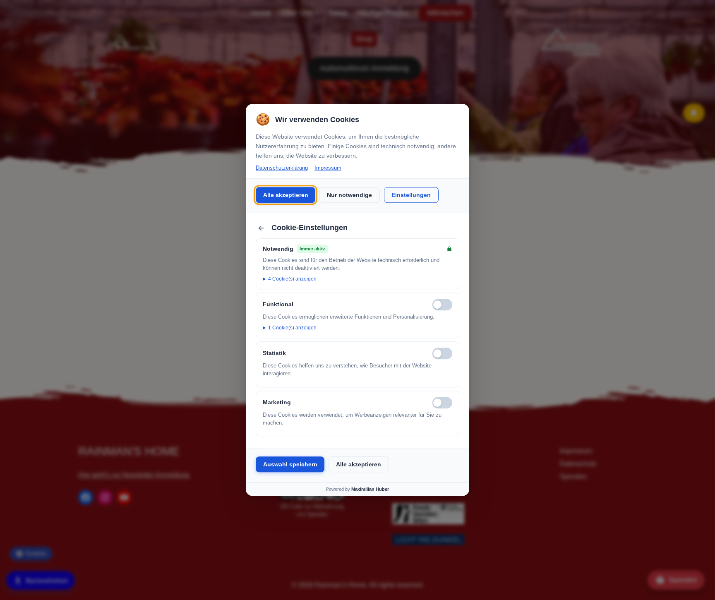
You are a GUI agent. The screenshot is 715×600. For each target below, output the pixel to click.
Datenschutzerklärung (282, 168)
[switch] (442, 304)
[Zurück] (261, 228)
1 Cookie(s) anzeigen (292, 328)
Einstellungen (411, 195)
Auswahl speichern (290, 464)
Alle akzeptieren (285, 195)
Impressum (327, 168)
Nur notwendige (349, 195)
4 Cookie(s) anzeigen (292, 279)
